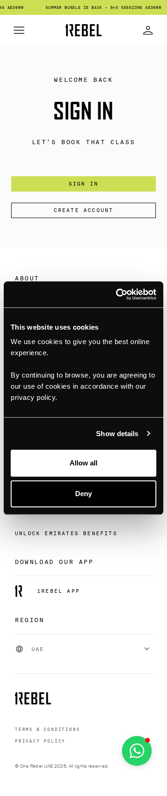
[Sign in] (148, 30)
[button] (137, 751)
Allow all (84, 463)
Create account (84, 210)
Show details (117, 434)
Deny (83, 494)
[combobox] (83, 649)
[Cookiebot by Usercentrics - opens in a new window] (117, 294)
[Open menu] (19, 30)
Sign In (83, 183)
